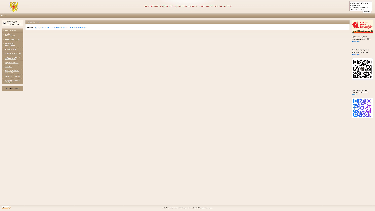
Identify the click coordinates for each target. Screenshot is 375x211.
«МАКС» (354, 94)
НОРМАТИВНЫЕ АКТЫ (12, 40)
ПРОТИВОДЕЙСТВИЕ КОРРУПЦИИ (12, 71)
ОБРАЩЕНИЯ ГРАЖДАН (12, 76)
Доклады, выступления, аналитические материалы (51, 27)
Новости (30, 27)
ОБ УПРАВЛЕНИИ (10, 30)
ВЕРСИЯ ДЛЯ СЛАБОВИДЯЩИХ (14, 23)
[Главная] (2, 15)
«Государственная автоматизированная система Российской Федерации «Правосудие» (190, 207)
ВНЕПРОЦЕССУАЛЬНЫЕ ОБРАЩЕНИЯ (13, 81)
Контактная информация (78, 27)
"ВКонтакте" (356, 41)
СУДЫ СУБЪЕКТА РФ (11, 63)
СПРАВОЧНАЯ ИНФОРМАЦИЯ (10, 44)
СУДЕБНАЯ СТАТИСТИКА (13, 53)
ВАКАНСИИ (8, 67)
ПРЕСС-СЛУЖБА (10, 49)
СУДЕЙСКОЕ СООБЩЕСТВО (10, 35)
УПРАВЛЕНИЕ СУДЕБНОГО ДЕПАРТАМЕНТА (13, 58)
